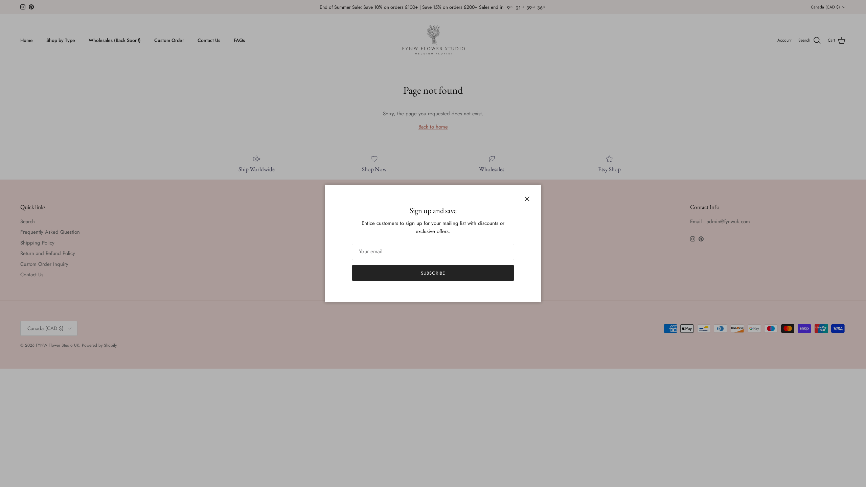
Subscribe (433, 273)
